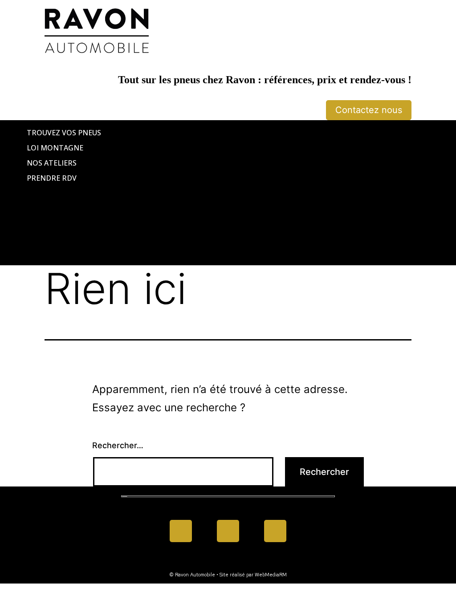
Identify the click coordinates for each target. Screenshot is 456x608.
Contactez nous (368, 110)
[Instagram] (275, 531)
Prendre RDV (52, 178)
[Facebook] (181, 531)
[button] (228, 192)
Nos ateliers (52, 163)
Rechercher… (117, 445)
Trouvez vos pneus (64, 133)
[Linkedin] (228, 531)
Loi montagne (55, 148)
